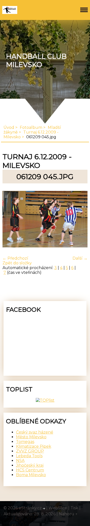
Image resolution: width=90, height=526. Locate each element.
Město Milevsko (31, 437)
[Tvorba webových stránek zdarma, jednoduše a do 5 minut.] (44, 508)
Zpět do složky (17, 263)
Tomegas (25, 441)
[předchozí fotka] (10, 219)
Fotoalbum (31, 127)
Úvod (9, 127)
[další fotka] (79, 219)
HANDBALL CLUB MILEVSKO (36, 60)
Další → (80, 258)
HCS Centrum (30, 470)
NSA (20, 460)
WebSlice (57, 508)
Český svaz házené (34, 432)
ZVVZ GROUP (30, 451)
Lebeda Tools (29, 455)
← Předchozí (15, 258)
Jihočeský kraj (30, 465)
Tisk (74, 508)
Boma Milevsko (31, 474)
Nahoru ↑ (68, 514)
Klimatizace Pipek (33, 446)
